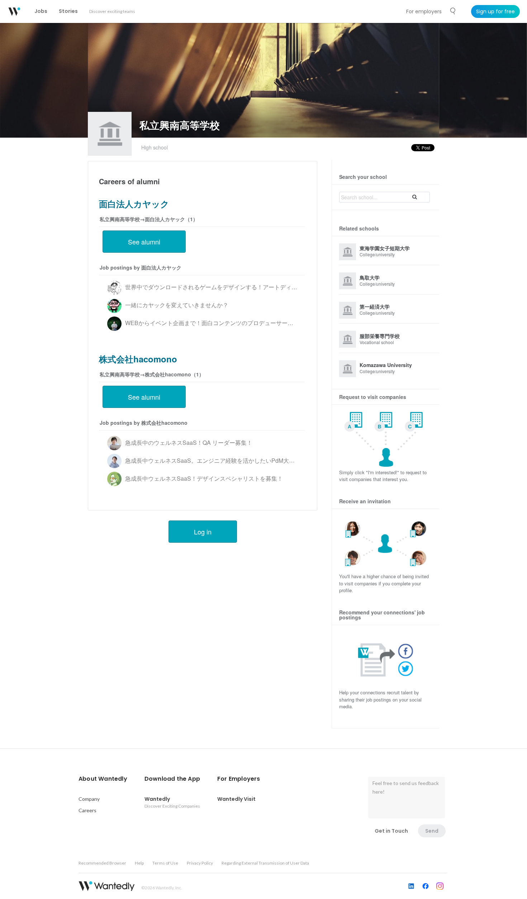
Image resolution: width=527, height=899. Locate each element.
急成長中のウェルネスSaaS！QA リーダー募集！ (188, 442)
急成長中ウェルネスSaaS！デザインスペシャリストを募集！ (204, 478)
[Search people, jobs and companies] (453, 11)
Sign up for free (495, 11)
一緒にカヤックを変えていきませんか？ (176, 305)
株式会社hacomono (138, 359)
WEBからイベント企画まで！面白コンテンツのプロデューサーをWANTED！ (224, 323)
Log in (203, 531)
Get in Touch (391, 830)
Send (431, 830)
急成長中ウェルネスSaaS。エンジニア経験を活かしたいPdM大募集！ (215, 460)
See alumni (144, 241)
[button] (103, 779)
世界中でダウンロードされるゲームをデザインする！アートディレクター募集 (225, 287)
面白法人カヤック (134, 204)
